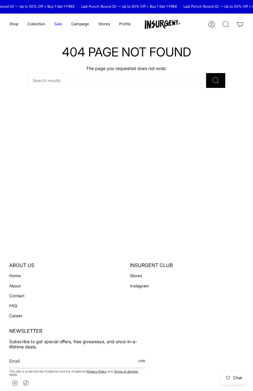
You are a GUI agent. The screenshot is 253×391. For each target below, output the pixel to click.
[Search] (215, 80)
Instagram (139, 285)
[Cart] (240, 24)
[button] (14, 24)
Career (16, 315)
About (15, 285)
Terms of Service (126, 371)
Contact (16, 295)
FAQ (13, 305)
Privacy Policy (96, 371)
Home (15, 275)
